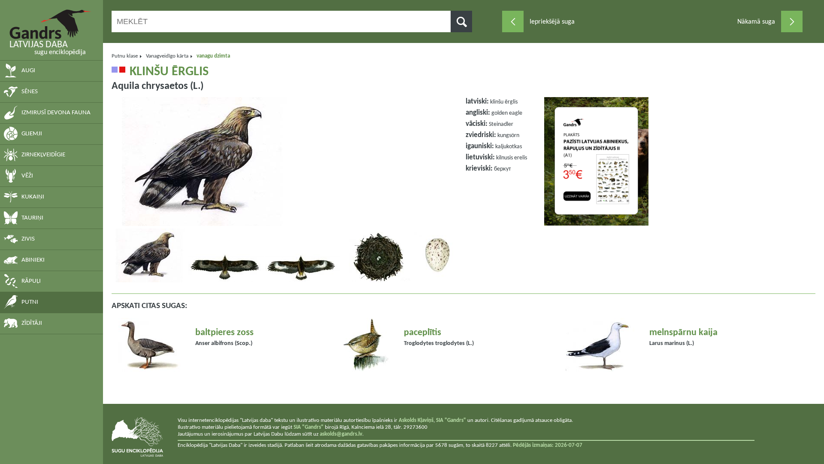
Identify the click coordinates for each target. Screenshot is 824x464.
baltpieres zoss (224, 332)
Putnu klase (125, 56)
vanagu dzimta (213, 56)
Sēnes (29, 92)
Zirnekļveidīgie (43, 155)
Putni (29, 302)
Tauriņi (32, 218)
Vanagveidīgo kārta (167, 56)
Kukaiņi (32, 197)
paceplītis (422, 332)
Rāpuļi (31, 281)
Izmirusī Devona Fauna (56, 113)
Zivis (28, 239)
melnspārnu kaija (683, 332)
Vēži (27, 176)
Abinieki (33, 260)
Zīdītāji (31, 323)
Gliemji (31, 134)
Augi (28, 70)
